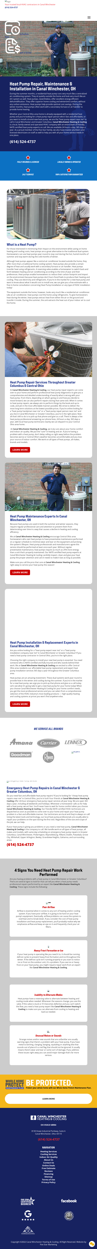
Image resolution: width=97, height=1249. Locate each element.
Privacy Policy (48, 1182)
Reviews (48, 1171)
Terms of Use (48, 1179)
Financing (48, 1174)
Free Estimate (48, 1168)
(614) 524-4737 (11, 7)
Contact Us (48, 1162)
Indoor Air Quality (49, 1157)
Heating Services (48, 1151)
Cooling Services (48, 1154)
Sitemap (48, 1176)
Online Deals (48, 1165)
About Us (48, 1159)
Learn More (20, 449)
